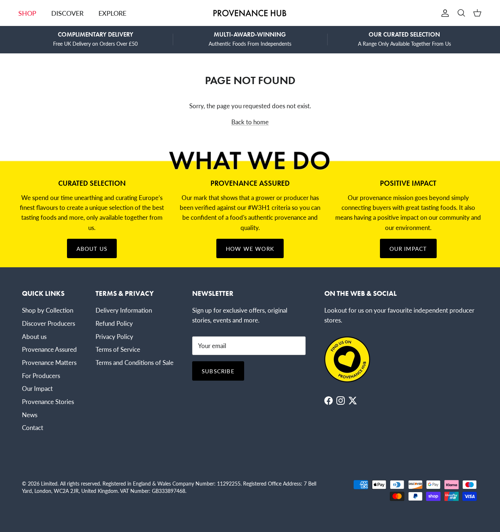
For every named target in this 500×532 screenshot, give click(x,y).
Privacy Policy (114, 336)
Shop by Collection (47, 310)
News (29, 414)
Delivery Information (124, 310)
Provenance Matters (49, 362)
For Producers (41, 375)
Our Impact (408, 248)
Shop (27, 13)
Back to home (250, 121)
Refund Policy (114, 323)
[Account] (443, 13)
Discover (67, 13)
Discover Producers (48, 323)
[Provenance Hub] (250, 13)
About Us (92, 248)
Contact (32, 427)
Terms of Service (118, 349)
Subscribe (218, 371)
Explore (112, 13)
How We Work (250, 248)
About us (34, 336)
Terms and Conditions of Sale (134, 362)
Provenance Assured (49, 349)
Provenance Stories (48, 401)
